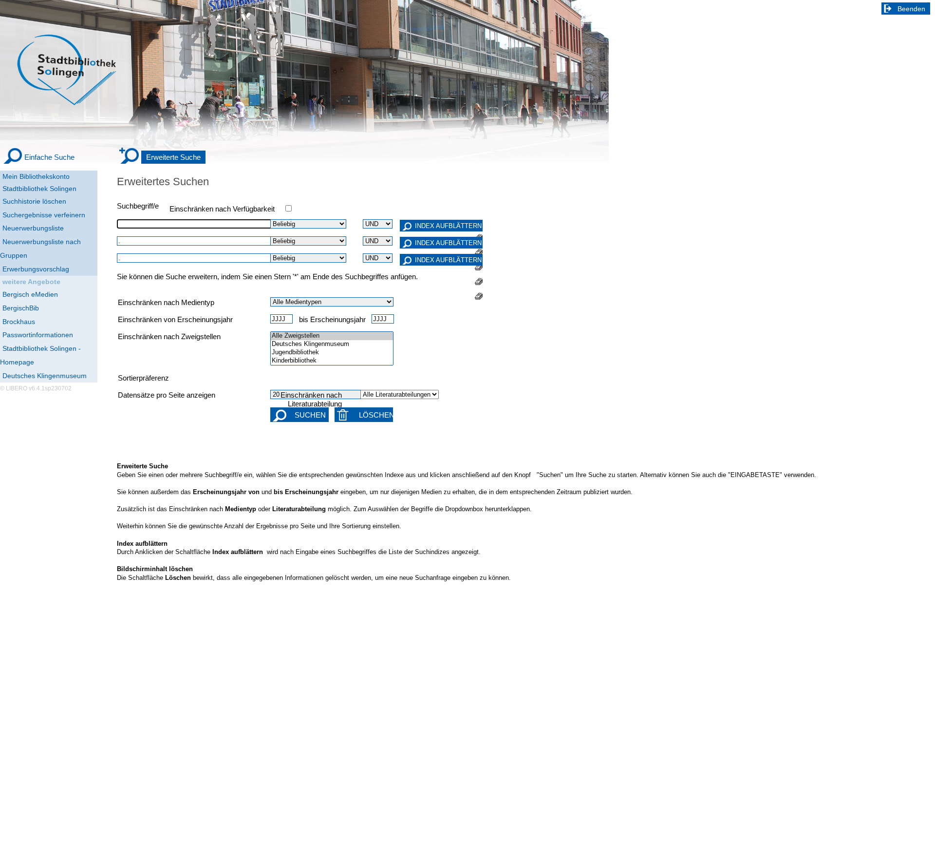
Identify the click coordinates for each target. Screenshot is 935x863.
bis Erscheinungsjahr (332, 320)
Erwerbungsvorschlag (35, 269)
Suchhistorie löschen (34, 201)
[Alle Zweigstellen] (332, 336)
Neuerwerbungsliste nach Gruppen (40, 248)
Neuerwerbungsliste (33, 228)
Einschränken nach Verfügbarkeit (222, 209)
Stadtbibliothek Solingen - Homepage (40, 355)
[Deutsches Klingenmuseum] (332, 344)
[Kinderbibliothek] (332, 361)
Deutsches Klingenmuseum (44, 376)
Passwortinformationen (37, 335)
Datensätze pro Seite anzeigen (166, 395)
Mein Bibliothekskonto (36, 176)
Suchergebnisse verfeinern (43, 215)
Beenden (911, 9)
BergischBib (20, 308)
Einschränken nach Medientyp (166, 303)
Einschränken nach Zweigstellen (169, 337)
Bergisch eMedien (30, 294)
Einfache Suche (49, 157)
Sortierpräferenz (143, 378)
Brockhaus (18, 322)
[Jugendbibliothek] (332, 352)
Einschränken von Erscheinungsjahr (175, 320)
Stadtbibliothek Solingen (39, 188)
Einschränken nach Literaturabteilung (311, 399)
